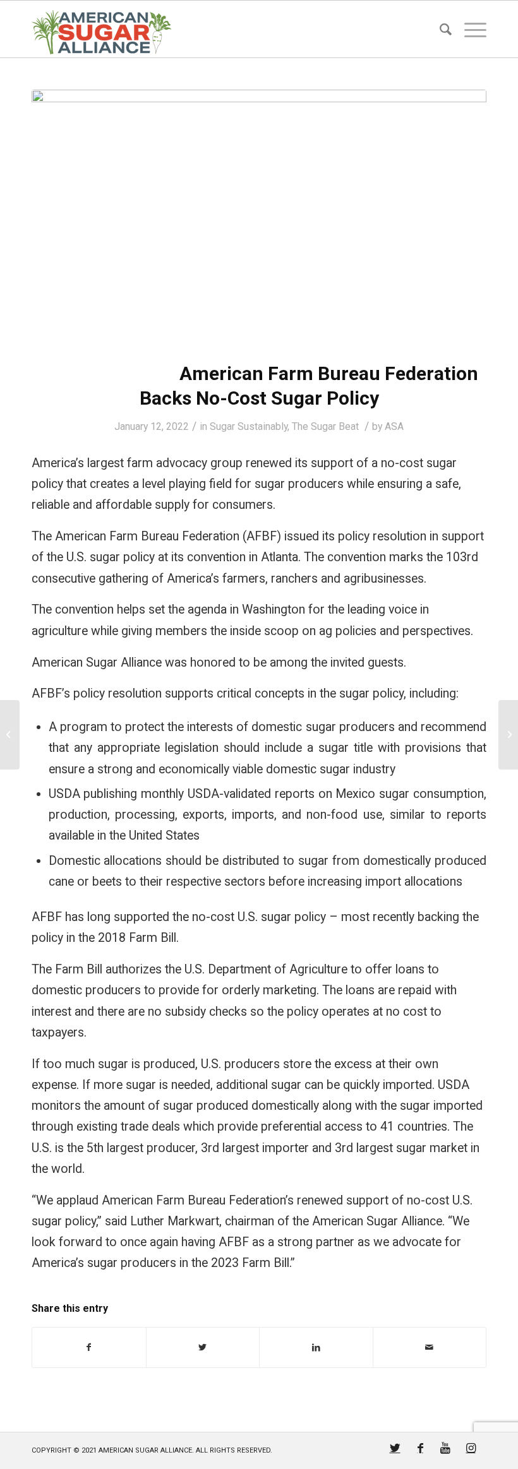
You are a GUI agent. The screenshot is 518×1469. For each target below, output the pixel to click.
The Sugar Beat (325, 426)
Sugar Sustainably (248, 426)
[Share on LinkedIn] (316, 1347)
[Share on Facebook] (89, 1347)
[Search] (439, 29)
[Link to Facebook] (420, 1448)
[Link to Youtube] (445, 1448)
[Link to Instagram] (470, 1448)
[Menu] (469, 29)
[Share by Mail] (429, 1347)
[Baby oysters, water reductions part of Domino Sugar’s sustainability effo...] (10, 735)
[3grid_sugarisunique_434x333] (259, 217)
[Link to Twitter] (394, 1448)
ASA (394, 426)
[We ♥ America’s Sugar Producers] (508, 735)
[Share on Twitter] (203, 1347)
